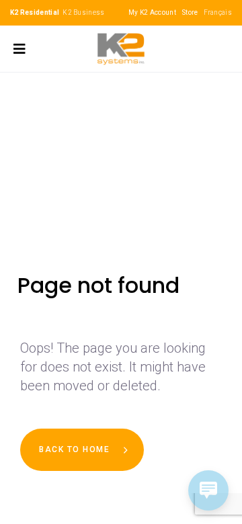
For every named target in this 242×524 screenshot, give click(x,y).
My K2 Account (152, 12)
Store (190, 12)
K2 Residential (34, 12)
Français (218, 12)
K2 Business (83, 12)
